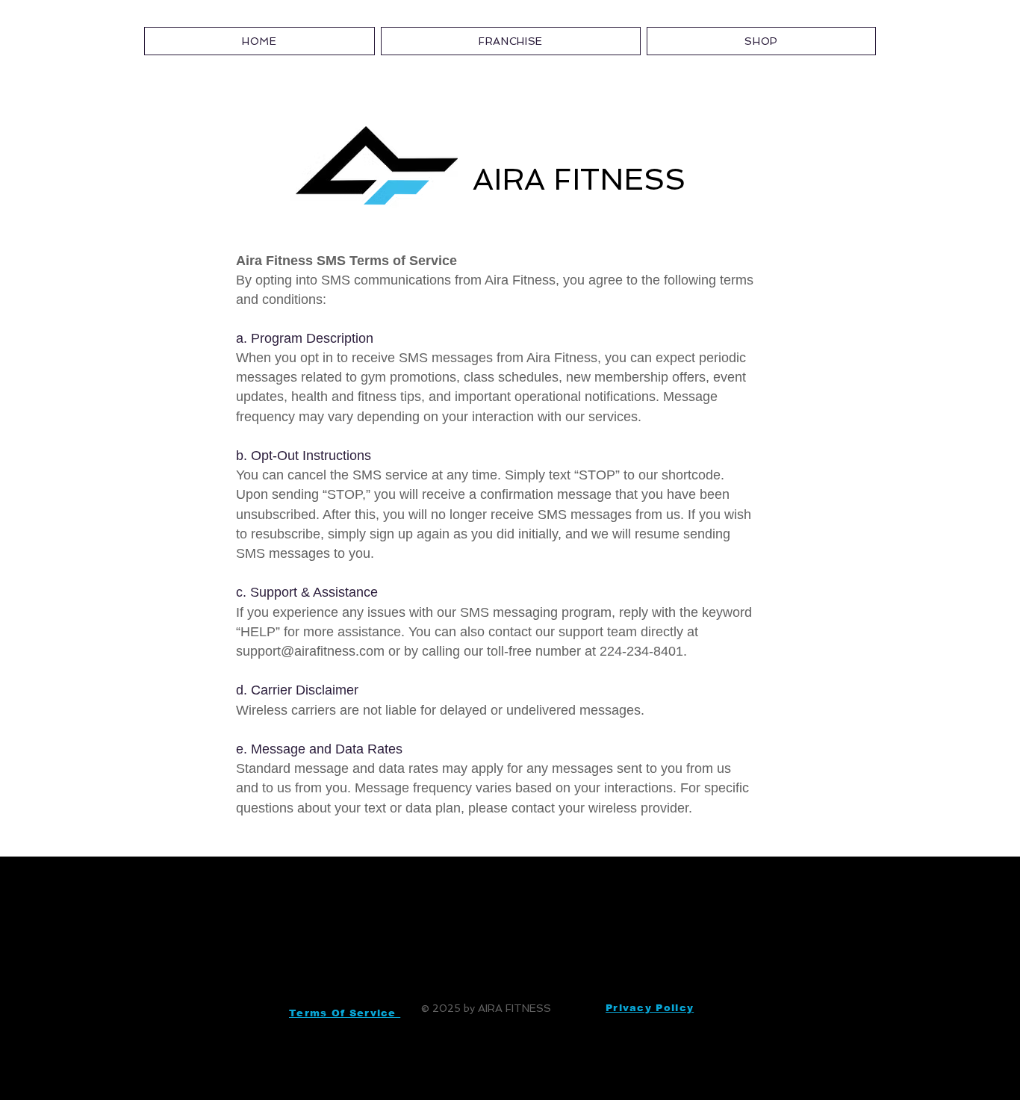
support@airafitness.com (310, 651)
